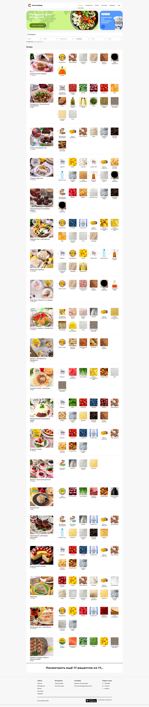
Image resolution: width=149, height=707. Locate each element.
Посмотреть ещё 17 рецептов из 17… (74, 667)
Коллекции (104, 5)
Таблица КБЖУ (59, 683)
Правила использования (81, 683)
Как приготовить (59, 686)
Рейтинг (97, 5)
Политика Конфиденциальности (83, 686)
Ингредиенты (89, 5)
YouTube (106, 686)
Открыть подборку (38, 25)
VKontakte (107, 683)
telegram (106, 688)
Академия (112, 5)
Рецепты (81, 5)
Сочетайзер (37, 5)
